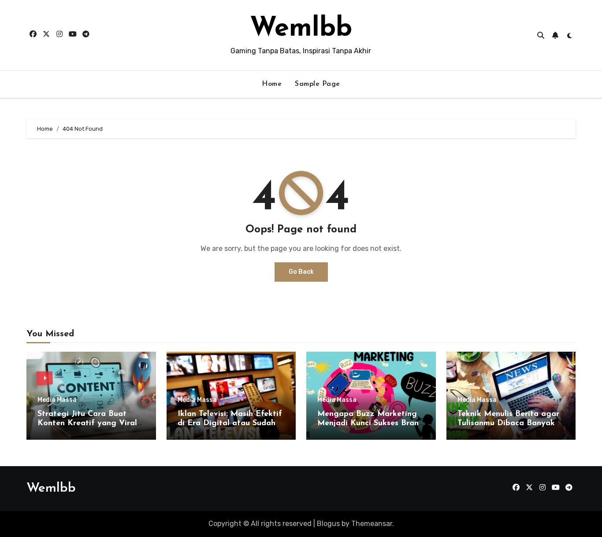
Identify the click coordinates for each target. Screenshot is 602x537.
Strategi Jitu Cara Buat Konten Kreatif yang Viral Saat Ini (87, 423)
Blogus (328, 523)
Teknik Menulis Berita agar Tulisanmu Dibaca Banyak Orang (508, 423)
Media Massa (57, 400)
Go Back (301, 272)
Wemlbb (301, 29)
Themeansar (371, 523)
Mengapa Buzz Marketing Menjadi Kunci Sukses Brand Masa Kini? (370, 423)
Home (272, 84)
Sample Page (317, 84)
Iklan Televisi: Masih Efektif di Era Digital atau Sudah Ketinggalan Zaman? (230, 423)
